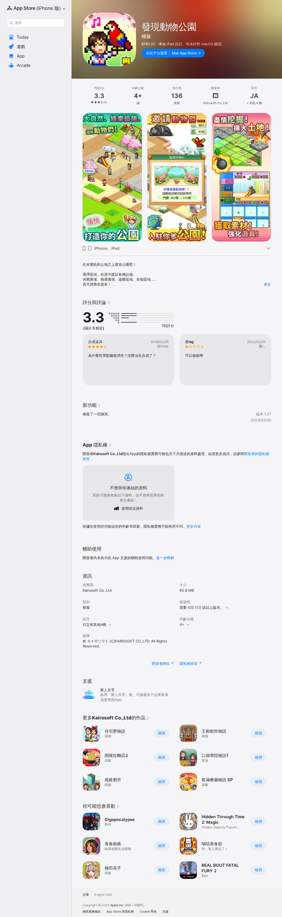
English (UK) (103, 894)
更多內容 (193, 526)
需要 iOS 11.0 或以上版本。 (202, 607)
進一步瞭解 (165, 557)
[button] (35, 37)
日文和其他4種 (94, 624)
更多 (267, 284)
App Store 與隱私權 (120, 911)
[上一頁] (77, 96)
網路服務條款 (92, 911)
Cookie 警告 (148, 911)
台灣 (86, 894)
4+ (182, 624)
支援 (165, 911)
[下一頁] (276, 96)
